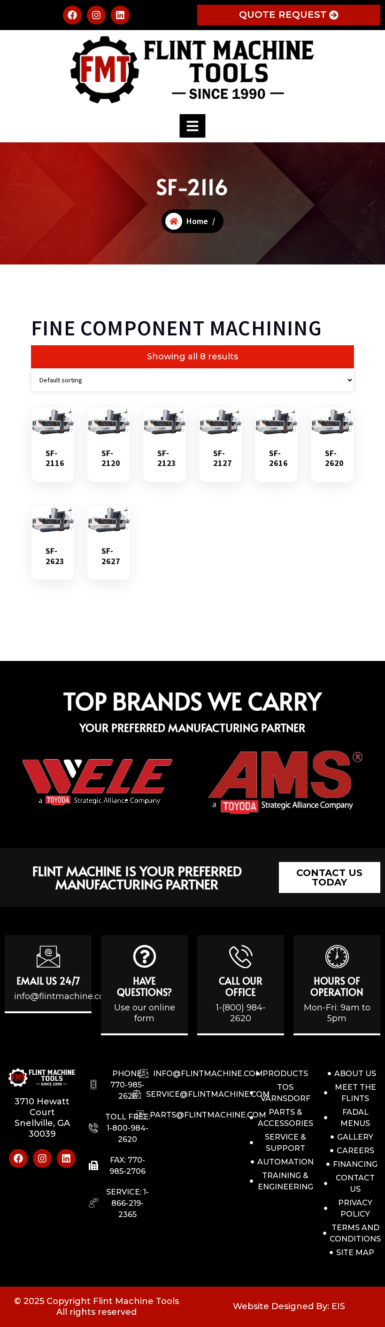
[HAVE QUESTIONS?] (144, 956)
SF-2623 (55, 556)
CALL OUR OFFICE (240, 986)
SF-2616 (278, 458)
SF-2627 (110, 556)
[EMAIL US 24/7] (48, 956)
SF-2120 (110, 458)
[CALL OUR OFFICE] (241, 956)
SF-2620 (334, 458)
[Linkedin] (120, 15)
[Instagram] (96, 15)
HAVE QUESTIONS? (144, 986)
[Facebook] (72, 15)
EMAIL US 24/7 (48, 980)
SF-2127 (222, 458)
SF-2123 (166, 458)
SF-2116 (55, 458)
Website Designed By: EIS (289, 1306)
